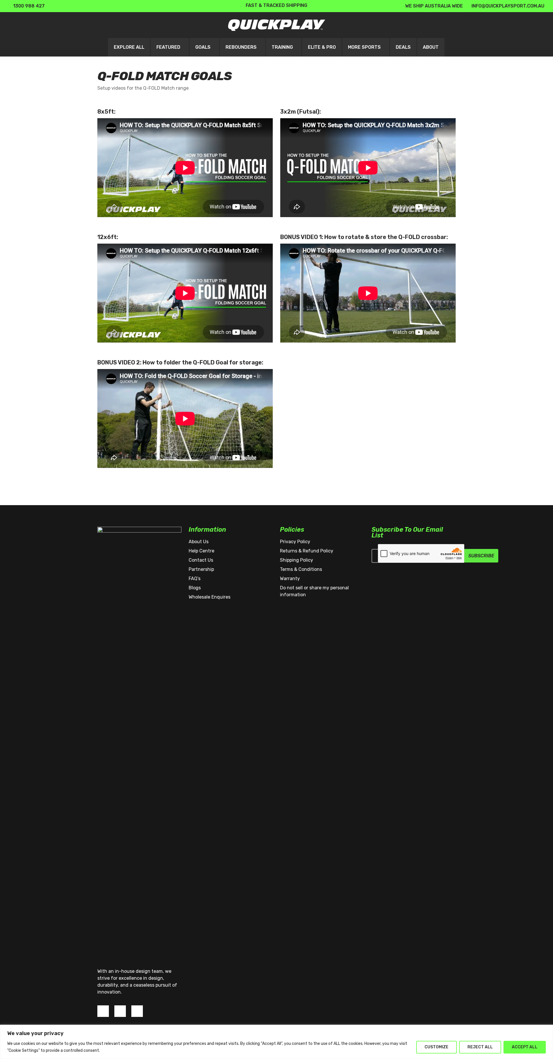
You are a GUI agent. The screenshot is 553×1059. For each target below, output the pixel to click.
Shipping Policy (296, 560)
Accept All (524, 1047)
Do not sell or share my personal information (314, 591)
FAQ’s (194, 578)
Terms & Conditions (301, 569)
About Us (199, 541)
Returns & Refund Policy (306, 551)
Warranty (290, 578)
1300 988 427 (28, 6)
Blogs (195, 587)
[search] (491, 25)
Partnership (201, 569)
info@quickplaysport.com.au (507, 6)
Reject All (480, 1047)
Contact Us (201, 560)
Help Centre (201, 551)
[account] (506, 25)
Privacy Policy (295, 541)
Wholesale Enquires (209, 597)
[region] (276, 1042)
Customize (436, 1047)
